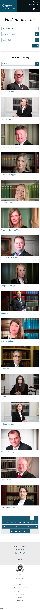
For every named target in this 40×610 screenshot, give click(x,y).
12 (16, 522)
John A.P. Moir (6, 480)
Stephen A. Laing (7, 452)
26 (36, 526)
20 (12, 526)
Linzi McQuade (7, 119)
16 (32, 522)
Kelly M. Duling (7, 341)
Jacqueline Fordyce (8, 286)
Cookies (20, 592)
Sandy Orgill (6, 313)
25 (32, 526)
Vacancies (20, 600)
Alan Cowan (6, 369)
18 (4, 526)
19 (8, 526)
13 (20, 522)
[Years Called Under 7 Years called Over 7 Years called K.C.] (20, 40)
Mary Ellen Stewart (8, 507)
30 (24, 531)
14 (24, 522)
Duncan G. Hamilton (10, 147)
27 (12, 531)
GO (35, 46)
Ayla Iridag (5, 396)
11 (12, 522)
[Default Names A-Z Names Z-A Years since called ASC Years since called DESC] (20, 64)
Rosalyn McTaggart (8, 175)
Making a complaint (20, 546)
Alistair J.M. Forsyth (9, 91)
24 (28, 526)
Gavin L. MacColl (9, 258)
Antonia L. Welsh (7, 202)
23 (24, 526)
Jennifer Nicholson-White (11, 230)
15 (28, 522)
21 (16, 526)
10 (8, 522)
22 (20, 526)
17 (36, 522)
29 (20, 531)
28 (16, 531)
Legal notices (20, 595)
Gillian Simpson (7, 424)
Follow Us (18, 553)
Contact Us (20, 550)
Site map (20, 597)
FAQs (20, 559)
